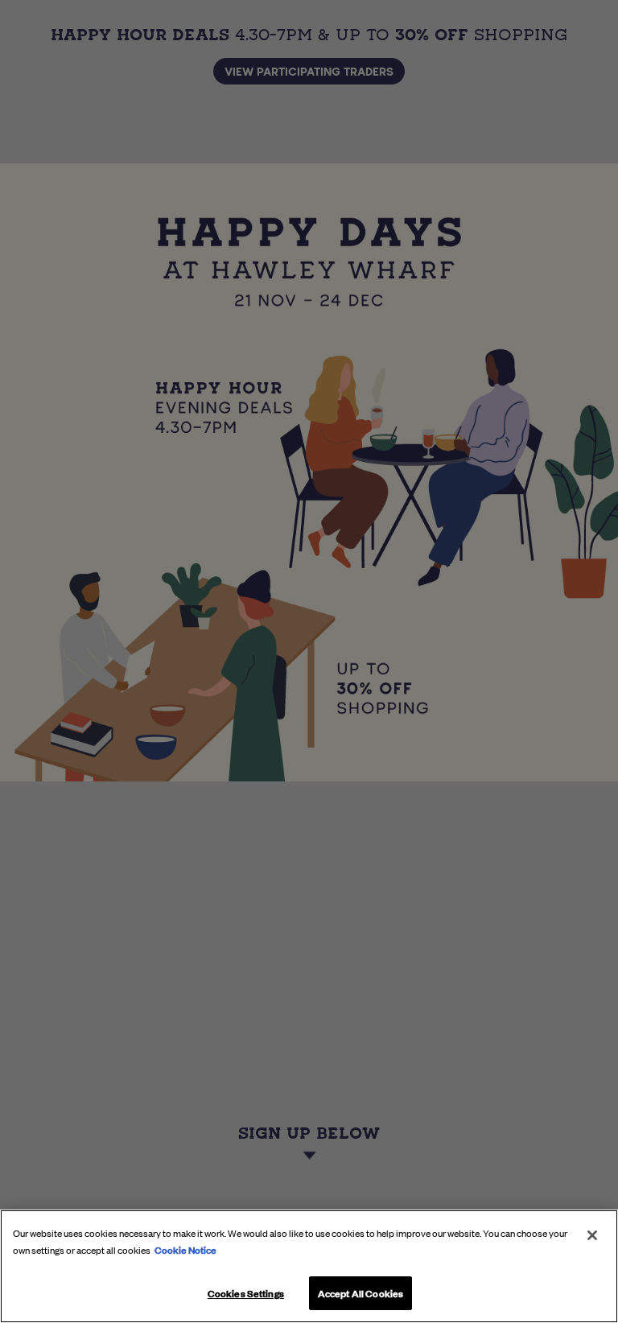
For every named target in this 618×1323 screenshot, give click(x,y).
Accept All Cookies (360, 1292)
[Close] (592, 1235)
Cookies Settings (246, 1292)
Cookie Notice (185, 1249)
